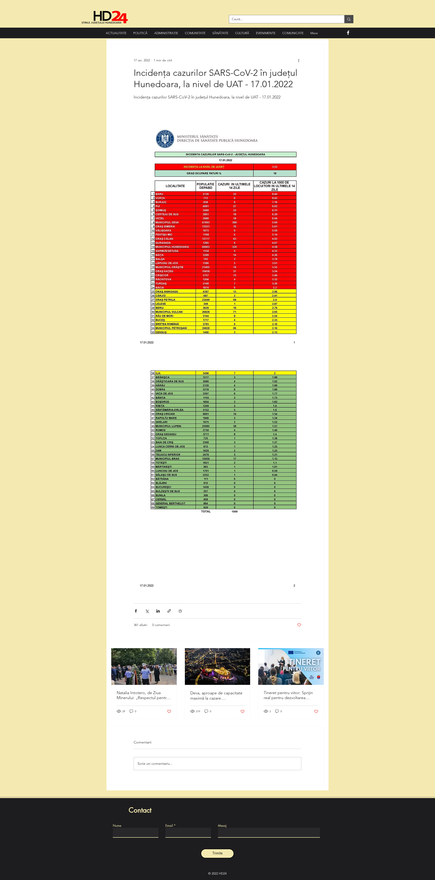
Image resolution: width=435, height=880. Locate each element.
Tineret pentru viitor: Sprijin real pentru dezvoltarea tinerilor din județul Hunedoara (288, 695)
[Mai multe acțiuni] (298, 60)
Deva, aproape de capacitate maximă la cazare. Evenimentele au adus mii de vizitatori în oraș (216, 696)
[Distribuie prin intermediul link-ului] (169, 611)
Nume (117, 825)
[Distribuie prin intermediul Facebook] (136, 611)
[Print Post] (180, 611)
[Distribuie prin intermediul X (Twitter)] (147, 611)
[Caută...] (348, 19)
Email (169, 825)
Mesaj (222, 825)
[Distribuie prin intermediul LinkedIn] (158, 611)
